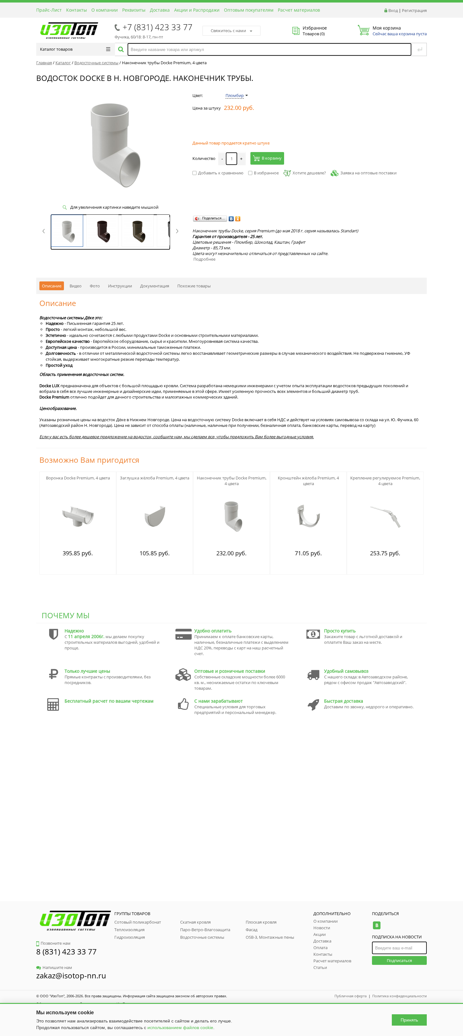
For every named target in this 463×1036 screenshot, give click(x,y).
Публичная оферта (350, 996)
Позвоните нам (56, 943)
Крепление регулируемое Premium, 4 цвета (385, 480)
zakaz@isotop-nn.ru (71, 975)
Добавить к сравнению (220, 173)
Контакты (76, 10)
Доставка (160, 10)
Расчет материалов (299, 10)
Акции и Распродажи (197, 10)
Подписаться (399, 960)
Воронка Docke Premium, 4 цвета (78, 478)
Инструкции (120, 286)
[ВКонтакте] (231, 219)
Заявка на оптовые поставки (368, 173)
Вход (393, 10)
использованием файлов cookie (180, 1027)
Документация (154, 286)
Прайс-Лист (49, 10)
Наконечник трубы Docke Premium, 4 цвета (231, 480)
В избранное (266, 173)
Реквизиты (134, 10)
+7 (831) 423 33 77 (157, 27)
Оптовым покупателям (248, 10)
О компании (104, 10)
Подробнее (204, 259)
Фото (95, 286)
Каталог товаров (56, 49)
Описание (51, 286)
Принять (409, 1019)
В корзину (272, 158)
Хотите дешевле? (309, 173)
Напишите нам (57, 967)
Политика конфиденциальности (399, 996)
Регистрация (414, 10)
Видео (76, 286)
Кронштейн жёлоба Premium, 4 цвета (308, 480)
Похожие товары (194, 286)
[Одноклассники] (238, 219)
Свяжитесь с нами (228, 30)
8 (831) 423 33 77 (66, 951)
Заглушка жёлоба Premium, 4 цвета (154, 478)
